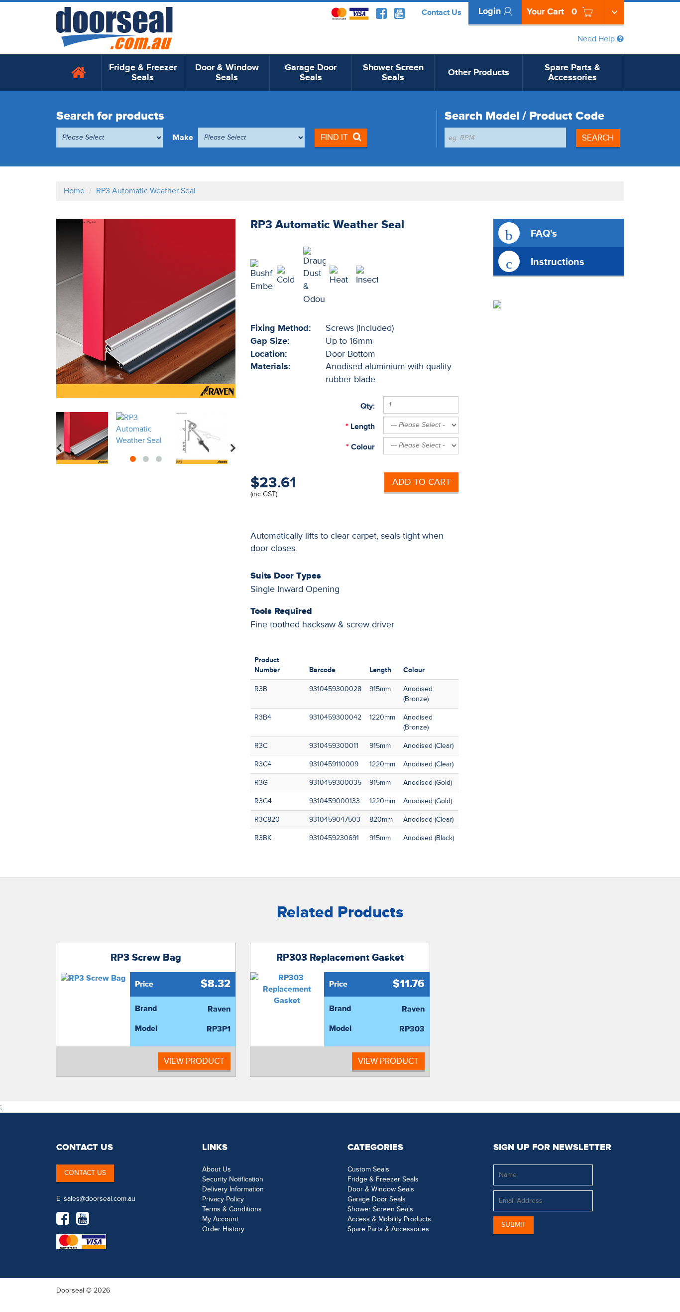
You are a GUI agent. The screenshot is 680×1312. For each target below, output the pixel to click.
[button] (604, 1290)
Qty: (367, 406)
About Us (216, 1169)
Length (361, 427)
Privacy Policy (223, 1199)
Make (183, 138)
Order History (223, 1229)
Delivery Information (233, 1189)
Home (74, 191)
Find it (334, 137)
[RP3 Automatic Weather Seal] (145, 308)
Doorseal (70, 1290)
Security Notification (232, 1179)
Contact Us (441, 12)
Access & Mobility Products (389, 1219)
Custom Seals (368, 1169)
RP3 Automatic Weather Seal (146, 191)
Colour (362, 447)
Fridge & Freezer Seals (143, 72)
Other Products (478, 72)
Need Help (597, 39)
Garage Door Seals (311, 72)
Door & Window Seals (227, 72)
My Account (220, 1219)
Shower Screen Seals (393, 72)
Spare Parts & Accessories (572, 72)
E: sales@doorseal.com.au (95, 1198)
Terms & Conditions (232, 1209)
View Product (194, 1061)
